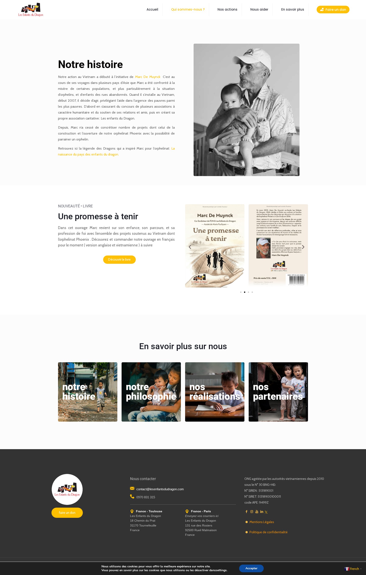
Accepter (251, 568)
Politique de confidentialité (269, 532)
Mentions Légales (262, 522)
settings (221, 570)
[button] (190, 247)
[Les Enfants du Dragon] (30, 9)
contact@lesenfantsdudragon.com (160, 489)
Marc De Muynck (147, 77)
